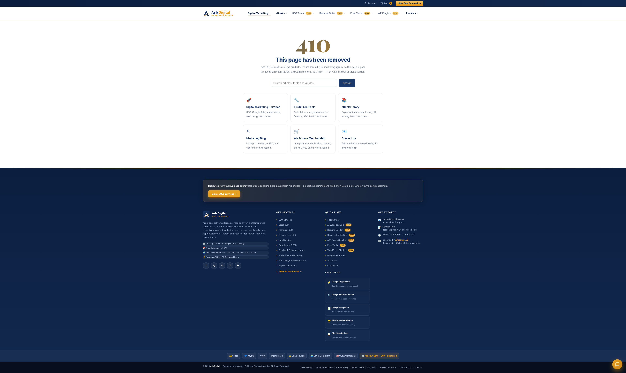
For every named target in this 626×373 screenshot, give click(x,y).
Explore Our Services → (224, 194)
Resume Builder (338, 230)
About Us (332, 260)
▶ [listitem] (238, 265)
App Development (287, 265)
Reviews (411, 13)
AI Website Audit (338, 225)
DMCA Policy (405, 367)
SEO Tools (301, 13)
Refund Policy (358, 367)
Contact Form (388, 226)
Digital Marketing (258, 13)
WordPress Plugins (340, 250)
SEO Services (285, 220)
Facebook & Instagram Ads (292, 250)
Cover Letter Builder (340, 235)
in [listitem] (222, 265)
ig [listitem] (214, 265)
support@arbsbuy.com (393, 219)
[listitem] (347, 284)
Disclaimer (371, 367)
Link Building (285, 240)
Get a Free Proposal (408, 3)
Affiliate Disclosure (388, 367)
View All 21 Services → (290, 271)
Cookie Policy (342, 367)
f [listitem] (206, 265)
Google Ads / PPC (288, 245)
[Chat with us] (617, 364)
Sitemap (418, 367)
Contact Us (332, 265)
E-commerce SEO (287, 235)
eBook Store (333, 220)
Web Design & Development (292, 260)
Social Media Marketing (290, 255)
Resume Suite (330, 13)
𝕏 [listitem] (230, 265)
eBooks (280, 13)
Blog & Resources (336, 255)
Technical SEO (286, 230)
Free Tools (359, 13)
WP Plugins (387, 13)
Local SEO (284, 225)
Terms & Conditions (324, 367)
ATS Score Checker (340, 240)
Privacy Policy (306, 367)
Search (347, 83)
